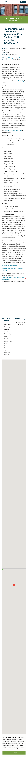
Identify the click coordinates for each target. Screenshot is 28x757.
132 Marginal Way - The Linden (17, 58)
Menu (23, 2)
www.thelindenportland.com (13, 131)
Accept (14, 753)
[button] (14, 585)
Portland (14, 56)
